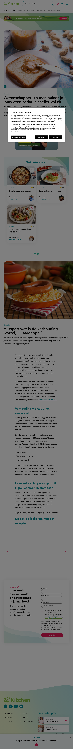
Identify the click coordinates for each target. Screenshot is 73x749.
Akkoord (55, 137)
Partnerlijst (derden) (16, 131)
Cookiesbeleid (50, 121)
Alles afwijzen (41, 137)
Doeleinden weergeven (18, 137)
